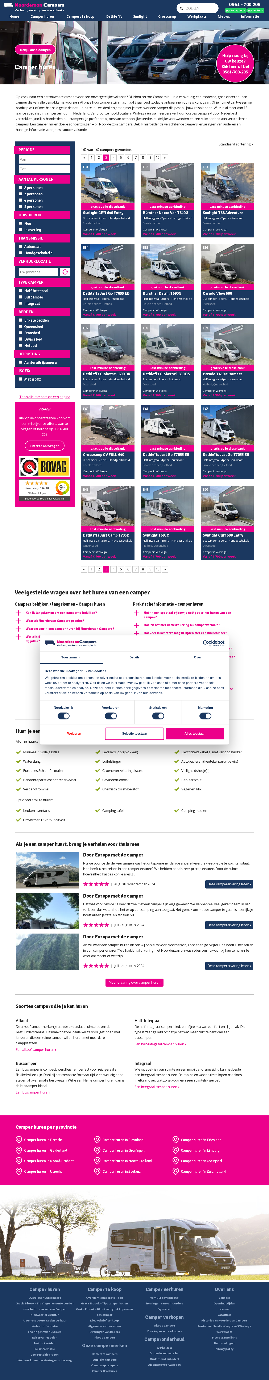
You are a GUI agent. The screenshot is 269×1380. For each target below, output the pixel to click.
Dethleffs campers (104, 1354)
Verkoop (258, 10)
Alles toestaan (195, 733)
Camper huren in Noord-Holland (127, 1161)
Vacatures (224, 1315)
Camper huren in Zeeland (122, 1171)
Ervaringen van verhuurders (164, 1303)
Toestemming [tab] (71, 657)
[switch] (111, 716)
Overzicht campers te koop (104, 1298)
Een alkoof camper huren (36, 1049)
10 (157, 157)
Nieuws (224, 16)
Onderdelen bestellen (164, 1353)
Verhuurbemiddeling (164, 1298)
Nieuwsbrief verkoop (104, 1320)
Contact (224, 1298)
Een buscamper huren (33, 1092)
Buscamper (33, 297)
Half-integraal (36, 290)
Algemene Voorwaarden (164, 1365)
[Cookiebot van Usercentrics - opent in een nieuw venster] (206, 643)
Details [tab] (134, 657)
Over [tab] (197, 657)
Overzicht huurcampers (45, 1298)
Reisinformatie (44, 1349)
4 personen (33, 200)
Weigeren (74, 733)
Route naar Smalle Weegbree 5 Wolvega (224, 1326)
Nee (27, 223)
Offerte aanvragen (44, 446)
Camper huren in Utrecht (43, 1171)
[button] (73, 613)
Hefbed (30, 345)
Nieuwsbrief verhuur (44, 1315)
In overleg (32, 229)
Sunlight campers (104, 1359)
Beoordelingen (224, 1343)
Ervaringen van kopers (105, 1332)
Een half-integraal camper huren (160, 1044)
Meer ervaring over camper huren (135, 982)
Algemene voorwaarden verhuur (45, 1320)
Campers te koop (80, 16)
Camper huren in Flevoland (123, 1140)
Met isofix (32, 379)
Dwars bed (33, 339)
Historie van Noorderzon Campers (224, 1320)
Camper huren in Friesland (201, 1140)
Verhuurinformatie (45, 1326)
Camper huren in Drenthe (43, 1140)
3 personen (33, 194)
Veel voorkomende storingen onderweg (45, 1360)
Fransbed (32, 333)
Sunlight (140, 16)
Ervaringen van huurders (44, 1332)
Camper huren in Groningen (124, 1150)
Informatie (250, 16)
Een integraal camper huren (156, 1086)
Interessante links (224, 1337)
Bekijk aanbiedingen (35, 50)
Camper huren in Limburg (200, 1150)
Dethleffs (114, 16)
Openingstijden (224, 1303)
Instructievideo (44, 1343)
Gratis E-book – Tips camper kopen (104, 1303)
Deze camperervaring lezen (229, 884)
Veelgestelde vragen (44, 1354)
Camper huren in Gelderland (45, 1150)
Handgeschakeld (38, 253)
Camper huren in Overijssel (201, 1161)
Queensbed (33, 326)
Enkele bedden (36, 320)
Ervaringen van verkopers (164, 1331)
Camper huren (42, 16)
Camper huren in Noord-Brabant (49, 1161)
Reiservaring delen (44, 1337)
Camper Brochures (104, 1371)
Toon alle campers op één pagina (44, 396)
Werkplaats (238, 10)
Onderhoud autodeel (164, 1359)
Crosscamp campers (104, 1365)
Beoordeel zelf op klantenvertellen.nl (45, 498)
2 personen (33, 187)
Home (14, 16)
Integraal (32, 303)
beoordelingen (37, 493)
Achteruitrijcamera (40, 362)
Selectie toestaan (134, 733)
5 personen (33, 206)
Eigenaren (164, 1309)
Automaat (32, 246)
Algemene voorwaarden (104, 1326)
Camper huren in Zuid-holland (203, 1171)
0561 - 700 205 (245, 4)
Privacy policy (224, 1349)
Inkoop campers (105, 1337)
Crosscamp (167, 16)
